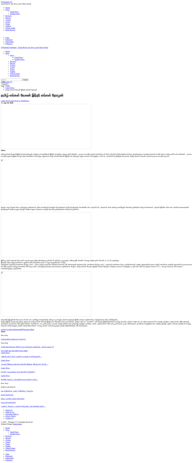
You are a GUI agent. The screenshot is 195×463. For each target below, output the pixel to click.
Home (7, 8)
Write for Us (9, 412)
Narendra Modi (28, 330)
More (7, 53)
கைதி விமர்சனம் (7, 395)
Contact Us (9, 418)
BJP (21, 330)
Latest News (5, 101)
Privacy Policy (10, 416)
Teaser (7, 24)
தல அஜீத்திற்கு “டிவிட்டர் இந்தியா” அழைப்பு (17, 391)
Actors (7, 22)
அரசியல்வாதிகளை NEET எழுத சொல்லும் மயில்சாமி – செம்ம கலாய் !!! (27, 347)
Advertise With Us (12, 414)
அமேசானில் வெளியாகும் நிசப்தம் (13, 339)
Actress (8, 20)
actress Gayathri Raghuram (10, 330)
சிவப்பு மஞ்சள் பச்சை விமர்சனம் (12, 399)
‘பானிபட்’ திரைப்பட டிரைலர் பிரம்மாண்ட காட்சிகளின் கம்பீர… (23, 406)
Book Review (10, 30)
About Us (8, 410)
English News (15, 14)
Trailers (8, 26)
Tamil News (14, 12)
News (7, 10)
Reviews (8, 16)
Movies (8, 18)
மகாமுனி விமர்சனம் (8, 402)
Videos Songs (10, 28)
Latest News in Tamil (17, 101)
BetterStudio (17, 424)
